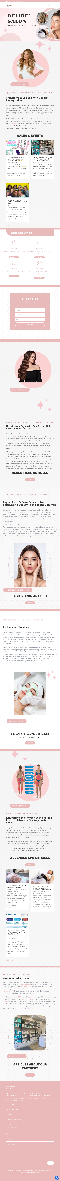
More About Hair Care (19, 390)
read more (9, 177)
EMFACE (46, 271)
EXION (39, 273)
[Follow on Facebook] (7, 1104)
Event (15, 162)
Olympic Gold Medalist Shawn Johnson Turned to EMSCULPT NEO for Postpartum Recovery (42, 888)
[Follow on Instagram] (13, 1104)
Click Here (30, 479)
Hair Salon (22, 251)
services (14, 124)
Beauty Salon (10, 891)
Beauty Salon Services (16, 721)
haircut (15, 436)
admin (10, 889)
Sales (41, 162)
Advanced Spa (23, 889)
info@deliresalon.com (11, 1117)
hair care (38, 436)
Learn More (13, 257)
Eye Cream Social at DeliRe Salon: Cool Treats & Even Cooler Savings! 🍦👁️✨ (15, 159)
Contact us (13, 31)
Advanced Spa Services (19, 806)
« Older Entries (9, 225)
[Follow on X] (10, 1104)
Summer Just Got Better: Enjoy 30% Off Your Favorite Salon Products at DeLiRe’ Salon (42, 159)
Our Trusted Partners (16, 1056)
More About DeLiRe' (19, 84)
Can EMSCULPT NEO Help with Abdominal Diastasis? (17, 886)
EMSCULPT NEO (18, 891)
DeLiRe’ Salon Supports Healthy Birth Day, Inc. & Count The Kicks (17, 201)
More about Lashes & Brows (18, 590)
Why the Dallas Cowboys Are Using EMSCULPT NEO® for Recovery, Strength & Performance (16, 933)
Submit (50, 1162)
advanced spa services (25, 1095)
